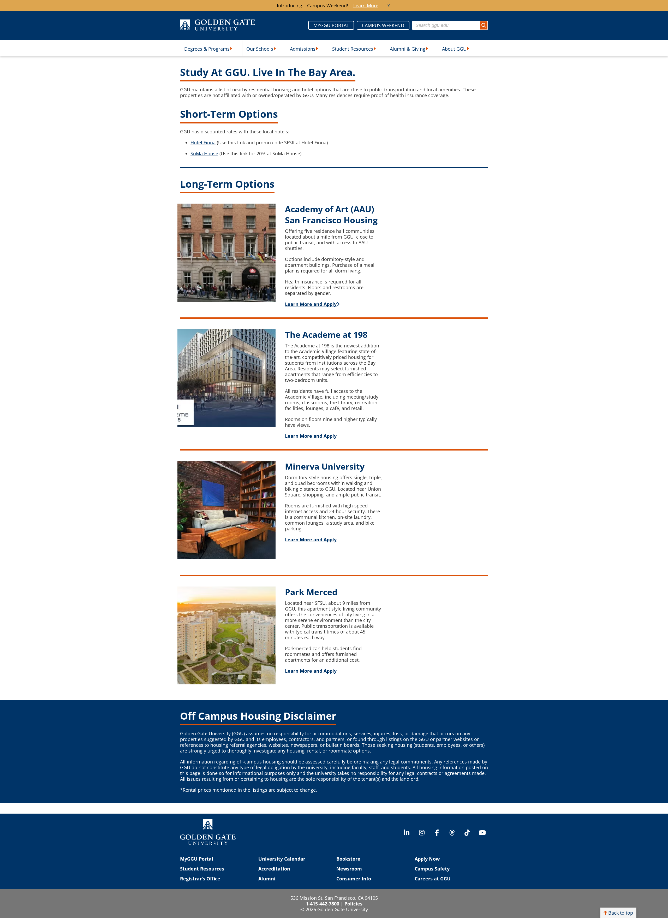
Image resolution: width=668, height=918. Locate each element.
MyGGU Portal (196, 859)
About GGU (454, 49)
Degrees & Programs (207, 49)
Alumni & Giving (407, 49)
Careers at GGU (433, 878)
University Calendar (281, 859)
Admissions (302, 49)
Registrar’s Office (200, 878)
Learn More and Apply (311, 539)
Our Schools (259, 49)
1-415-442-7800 (322, 904)
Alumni (267, 878)
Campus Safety (432, 869)
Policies (353, 904)
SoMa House (204, 153)
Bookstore (348, 859)
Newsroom (349, 869)
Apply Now (427, 859)
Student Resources (352, 49)
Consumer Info (353, 878)
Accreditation (274, 869)
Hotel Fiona (203, 142)
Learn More (365, 5)
